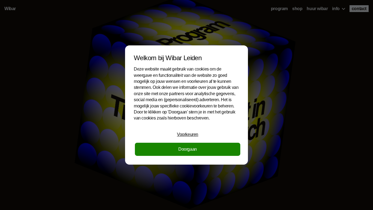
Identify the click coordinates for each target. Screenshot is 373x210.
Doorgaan (187, 149)
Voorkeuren (187, 134)
